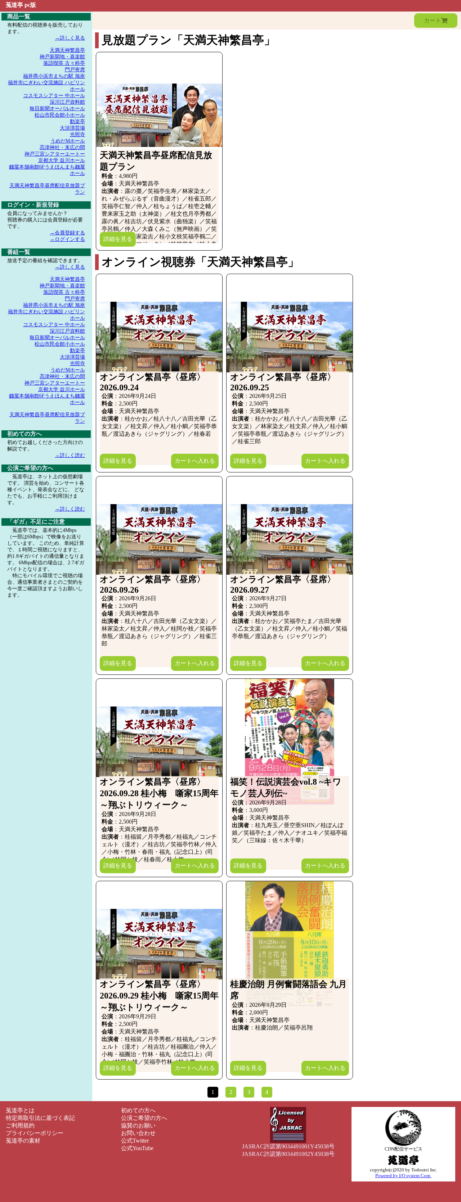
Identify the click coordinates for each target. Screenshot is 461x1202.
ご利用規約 (20, 1125)
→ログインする (67, 239)
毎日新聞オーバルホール (57, 108)
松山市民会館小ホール (60, 115)
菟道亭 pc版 (21, 5)
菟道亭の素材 (23, 1141)
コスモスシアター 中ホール (54, 95)
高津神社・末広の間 (62, 147)
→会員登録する (67, 233)
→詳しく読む (70, 455)
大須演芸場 (72, 128)
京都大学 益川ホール (61, 160)
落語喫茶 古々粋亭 (64, 63)
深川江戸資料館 (67, 102)
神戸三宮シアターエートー (54, 154)
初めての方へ (138, 1110)
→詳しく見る (70, 38)
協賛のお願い (138, 1125)
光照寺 (77, 134)
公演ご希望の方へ (144, 1118)
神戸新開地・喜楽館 (62, 56)
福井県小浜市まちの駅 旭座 (54, 76)
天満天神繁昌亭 (67, 50)
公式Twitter (135, 1141)
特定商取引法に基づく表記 (40, 1118)
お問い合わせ (138, 1133)
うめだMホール (67, 141)
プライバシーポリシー (34, 1133)
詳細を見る (117, 239)
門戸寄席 (75, 69)
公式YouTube (137, 1148)
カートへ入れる (195, 461)
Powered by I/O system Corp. (403, 1175)
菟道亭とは (20, 1110)
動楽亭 (77, 121)
